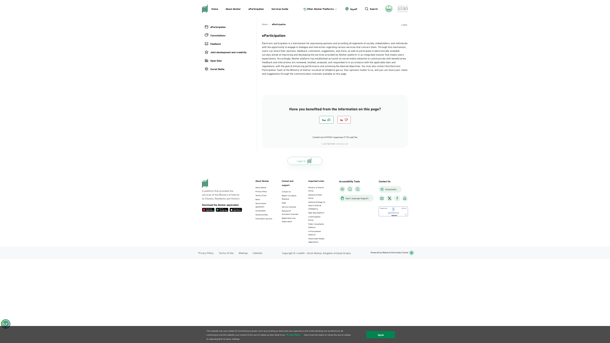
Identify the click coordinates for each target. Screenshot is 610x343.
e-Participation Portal (314, 218)
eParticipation (256, 8)
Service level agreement (260, 204)
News (257, 199)
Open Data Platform (316, 212)
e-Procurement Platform (314, 232)
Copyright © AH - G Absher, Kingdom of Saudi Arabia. (316, 253)
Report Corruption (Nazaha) (289, 197)
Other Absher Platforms (320, 9)
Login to (301, 160)
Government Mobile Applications (316, 240)
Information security (263, 218)
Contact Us (286, 191)
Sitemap (243, 252)
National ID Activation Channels (290, 212)
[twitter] (389, 198)
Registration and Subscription (288, 219)
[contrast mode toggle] (342, 189)
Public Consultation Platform (316, 225)
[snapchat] (405, 198)
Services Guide (279, 8)
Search (374, 9)
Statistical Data (261, 214)
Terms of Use (260, 195)
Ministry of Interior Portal (316, 188)
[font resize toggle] (350, 189)
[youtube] (382, 198)
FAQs (284, 202)
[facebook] (397, 198)
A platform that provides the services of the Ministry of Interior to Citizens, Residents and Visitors (221, 194)
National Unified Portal (315, 196)
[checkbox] (326, 120)
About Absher (233, 8)
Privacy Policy (261, 191)
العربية (353, 9)
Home (214, 8)
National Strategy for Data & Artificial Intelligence (316, 205)
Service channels (289, 206)
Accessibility (260, 210)
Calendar (258, 252)
